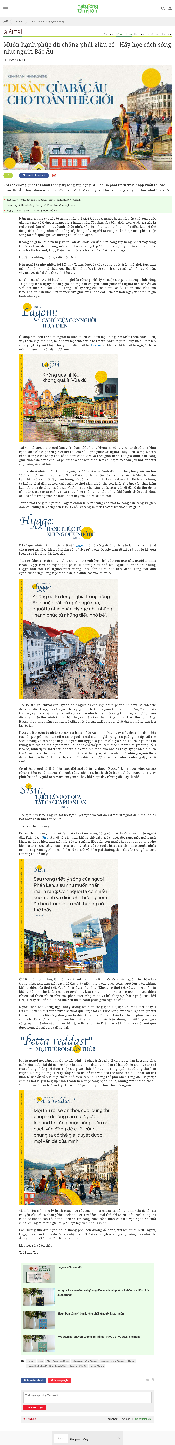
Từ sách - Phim (124, 34)
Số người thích (143, 1419)
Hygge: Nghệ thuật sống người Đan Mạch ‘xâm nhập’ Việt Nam (44, 199)
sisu (40, 1361)
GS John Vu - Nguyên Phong (48, 21)
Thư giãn (167, 34)
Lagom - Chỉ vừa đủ (69, 1267)
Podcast (18, 21)
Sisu (45, 837)
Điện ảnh (139, 34)
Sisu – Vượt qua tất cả (58, 1361)
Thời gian (125, 1419)
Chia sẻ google (59, 1380)
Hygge (78, 545)
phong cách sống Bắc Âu (85, 1361)
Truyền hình (152, 34)
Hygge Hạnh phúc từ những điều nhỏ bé (47, 1366)
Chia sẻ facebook (33, 1380)
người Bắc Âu (97, 1366)
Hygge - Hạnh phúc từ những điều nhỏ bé (32, 210)
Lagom (96, 345)
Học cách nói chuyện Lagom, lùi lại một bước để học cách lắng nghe (98, 1336)
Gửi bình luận (35, 1407)
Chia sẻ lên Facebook (33, 175)
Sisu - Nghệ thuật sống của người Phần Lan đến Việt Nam (41, 205)
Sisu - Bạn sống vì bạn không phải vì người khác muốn (90, 1313)
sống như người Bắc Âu (112, 1361)
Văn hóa (108, 34)
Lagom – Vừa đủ (78, 1366)
